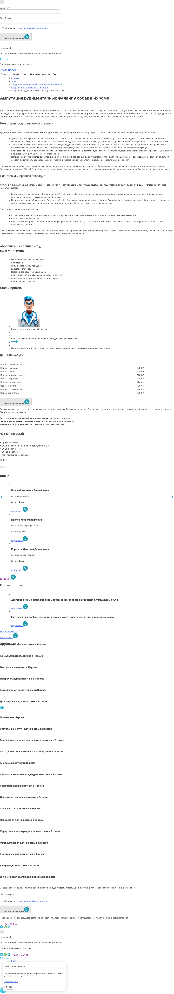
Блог (55, 74)
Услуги (4, 74)
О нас (25, 74)
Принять (10, 987)
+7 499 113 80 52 (8, 924)
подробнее (17, 511)
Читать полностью (11, 982)
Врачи (16, 74)
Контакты (35, 74)
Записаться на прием (13, 38)
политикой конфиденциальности (34, 28)
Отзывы (46, 74)
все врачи (5, 579)
